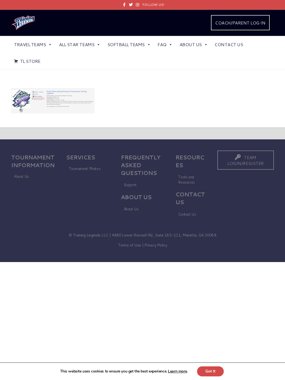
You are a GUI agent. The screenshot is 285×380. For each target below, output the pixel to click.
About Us (191, 44)
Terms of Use (129, 245)
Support (130, 184)
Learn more (177, 371)
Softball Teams (126, 44)
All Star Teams (76, 44)
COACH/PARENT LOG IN (240, 22)
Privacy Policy (155, 245)
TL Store (30, 61)
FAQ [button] (162, 44)
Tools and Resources (186, 179)
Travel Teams (30, 44)
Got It (210, 371)
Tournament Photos (84, 168)
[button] (245, 160)
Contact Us (229, 44)
